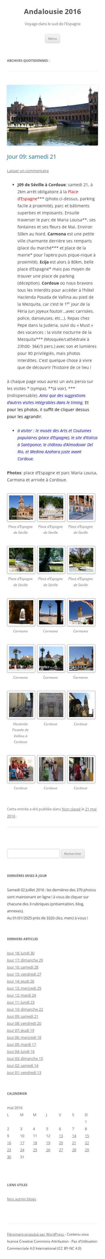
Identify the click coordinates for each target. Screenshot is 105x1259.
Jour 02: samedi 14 (22, 1065)
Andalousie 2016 (52, 11)
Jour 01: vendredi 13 (24, 1072)
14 (74, 1135)
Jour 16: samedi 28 (22, 967)
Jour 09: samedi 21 (31, 156)
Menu (52, 38)
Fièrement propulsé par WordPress (36, 1234)
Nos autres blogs (21, 1199)
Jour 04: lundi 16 (20, 1051)
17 (22, 1142)
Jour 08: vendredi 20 (24, 1023)
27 (61, 1149)
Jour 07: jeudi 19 (20, 1030)
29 (87, 1149)
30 (9, 1156)
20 (61, 1142)
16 (9, 1142)
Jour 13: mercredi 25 (24, 988)
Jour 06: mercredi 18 (24, 1037)
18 (35, 1142)
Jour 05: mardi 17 (21, 1044)
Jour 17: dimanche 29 (25, 960)
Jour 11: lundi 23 (20, 1002)
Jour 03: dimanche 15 (25, 1058)
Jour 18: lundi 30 (20, 953)
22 (87, 1142)
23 (9, 1149)
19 (48, 1142)
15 (87, 1135)
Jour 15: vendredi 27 (24, 974)
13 (61, 1135)
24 (22, 1149)
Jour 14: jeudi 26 (20, 981)
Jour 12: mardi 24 (21, 995)
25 (35, 1149)
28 (74, 1149)
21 (74, 1142)
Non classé (71, 809)
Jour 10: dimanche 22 (25, 1009)
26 (48, 1149)
